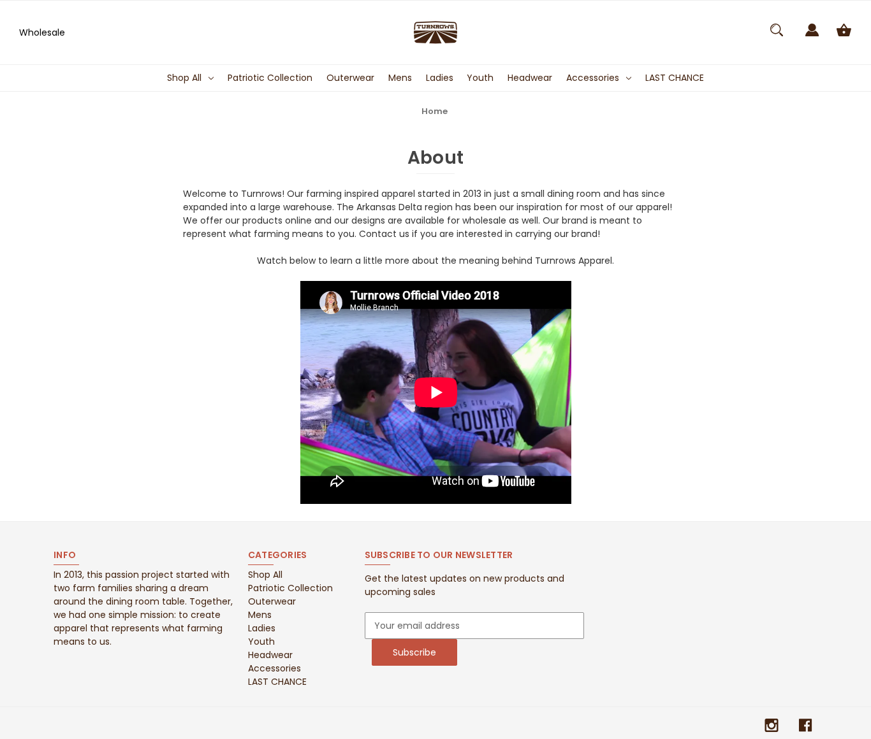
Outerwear (350, 77)
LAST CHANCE (674, 77)
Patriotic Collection (270, 77)
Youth (480, 77)
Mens (400, 77)
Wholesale (42, 32)
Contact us (384, 233)
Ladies (439, 77)
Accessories (592, 77)
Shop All (184, 77)
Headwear (530, 77)
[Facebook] (805, 725)
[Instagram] (771, 725)
